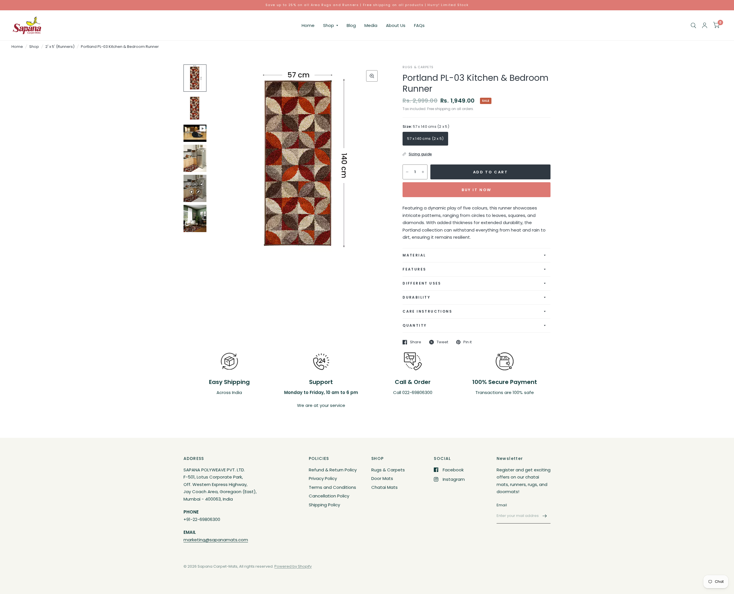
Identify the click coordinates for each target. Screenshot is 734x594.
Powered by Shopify (293, 566)
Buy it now (476, 190)
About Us (395, 25)
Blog (351, 25)
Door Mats (382, 478)
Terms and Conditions (332, 487)
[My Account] (704, 25)
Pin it (467, 342)
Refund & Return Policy (333, 470)
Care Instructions (427, 311)
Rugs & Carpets (388, 470)
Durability (416, 297)
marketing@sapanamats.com (216, 540)
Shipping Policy (324, 505)
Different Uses (422, 283)
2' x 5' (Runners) (60, 46)
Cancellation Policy (329, 496)
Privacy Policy (323, 478)
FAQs (419, 25)
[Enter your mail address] (544, 516)
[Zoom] (372, 76)
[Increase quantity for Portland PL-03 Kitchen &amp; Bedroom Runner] (423, 172)
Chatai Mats (384, 487)
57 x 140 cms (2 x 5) (425, 138)
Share (415, 342)
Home (308, 25)
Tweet (442, 342)
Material (414, 255)
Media (370, 25)
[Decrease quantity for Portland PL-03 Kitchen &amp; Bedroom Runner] (407, 172)
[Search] (693, 25)
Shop (328, 25)
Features (414, 269)
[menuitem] (308, 25)
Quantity (415, 325)
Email (502, 505)
